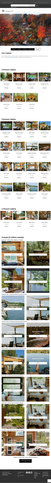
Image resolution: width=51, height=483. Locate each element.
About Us (24, 12)
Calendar (37, 49)
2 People (13, 49)
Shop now (13, 254)
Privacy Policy (4, 473)
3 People (19, 49)
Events (34, 12)
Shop (29, 12)
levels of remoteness (14, 57)
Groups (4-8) (30, 49)
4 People (24, 49)
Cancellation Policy (37, 473)
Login (35, 477)
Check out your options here (25, 461)
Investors (35, 472)
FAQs (35, 476)
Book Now (18, 12)
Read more (6, 108)
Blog (39, 12)
